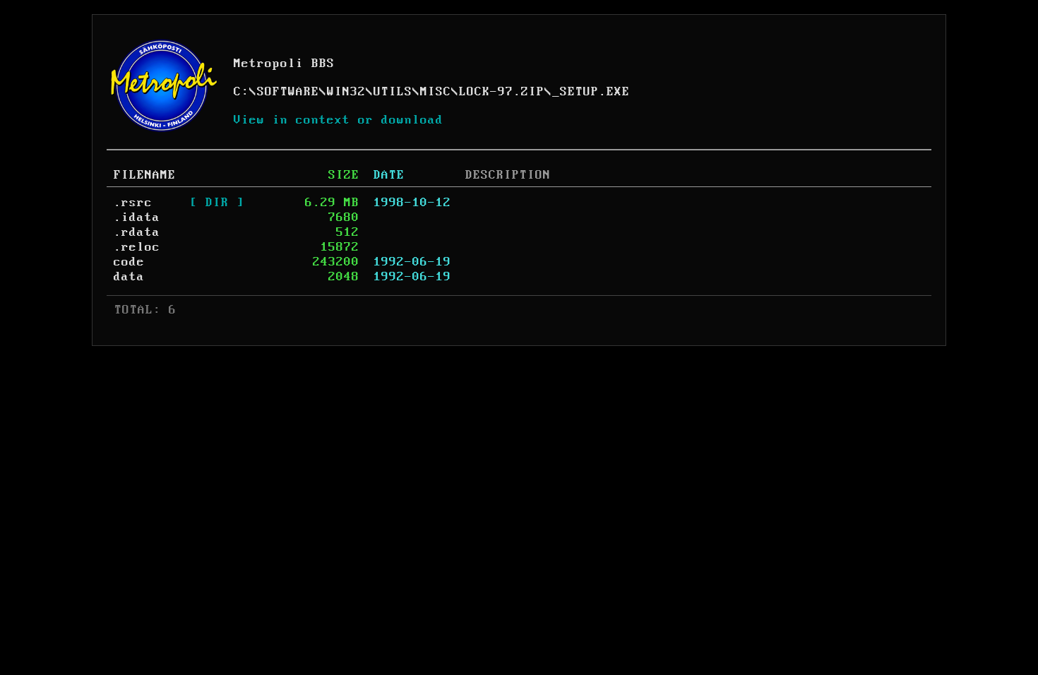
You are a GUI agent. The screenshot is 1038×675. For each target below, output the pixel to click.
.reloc (137, 247)
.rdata (137, 232)
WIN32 (346, 92)
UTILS (393, 92)
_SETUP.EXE (591, 92)
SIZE (343, 175)
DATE (389, 175)
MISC (435, 92)
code (129, 262)
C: (241, 92)
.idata (137, 217)
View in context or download (338, 120)
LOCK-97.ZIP (501, 92)
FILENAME (145, 175)
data (129, 277)
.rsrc (133, 203)
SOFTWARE (288, 92)
